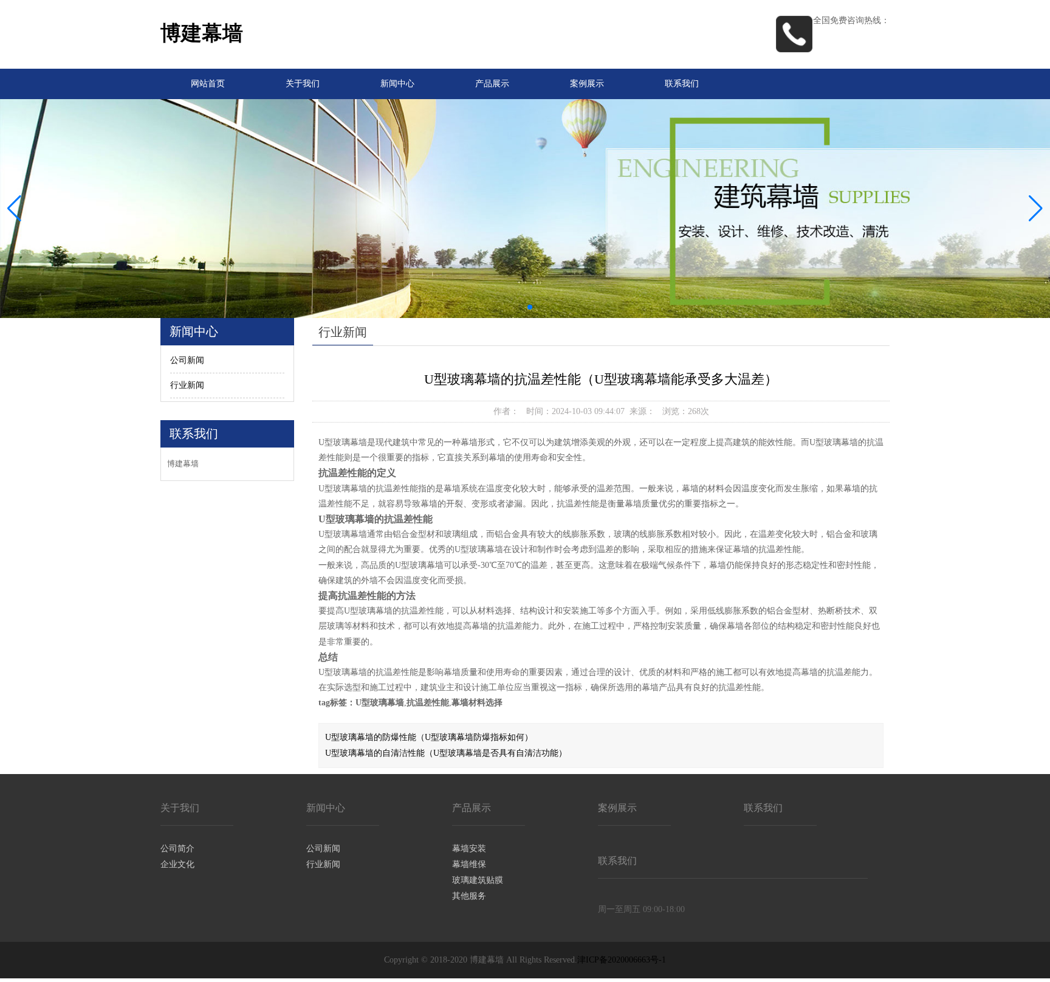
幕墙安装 (469, 848)
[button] (1036, 208)
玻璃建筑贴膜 (477, 880)
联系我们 (682, 83)
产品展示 (492, 83)
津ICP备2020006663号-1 (621, 959)
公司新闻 (187, 360)
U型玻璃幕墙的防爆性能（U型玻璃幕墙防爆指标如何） (429, 737)
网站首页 (208, 83)
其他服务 (469, 896)
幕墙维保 (469, 864)
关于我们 (303, 83)
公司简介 (177, 848)
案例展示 (587, 83)
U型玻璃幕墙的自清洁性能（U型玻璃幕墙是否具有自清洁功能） (446, 753)
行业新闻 (187, 385)
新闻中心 (397, 83)
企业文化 (177, 864)
